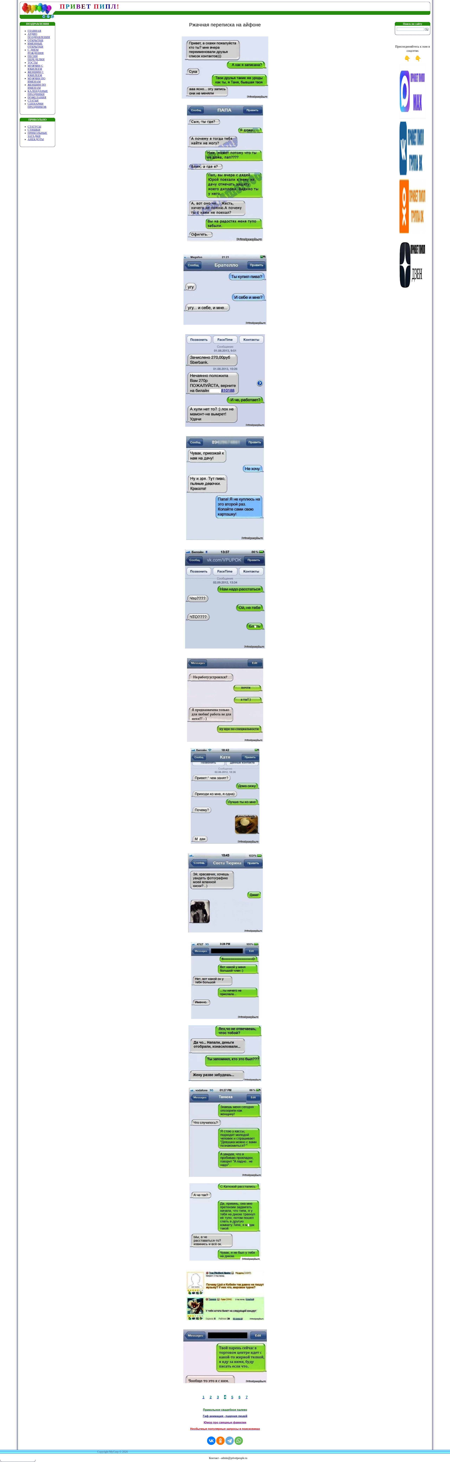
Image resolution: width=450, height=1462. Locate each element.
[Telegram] (229, 1440)
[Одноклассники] (220, 1440)
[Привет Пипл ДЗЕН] (412, 289)
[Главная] (44, 17)
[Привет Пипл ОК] (412, 232)
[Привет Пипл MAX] (412, 117)
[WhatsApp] (238, 1440)
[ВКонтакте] (211, 1440)
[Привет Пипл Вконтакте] (412, 175)
